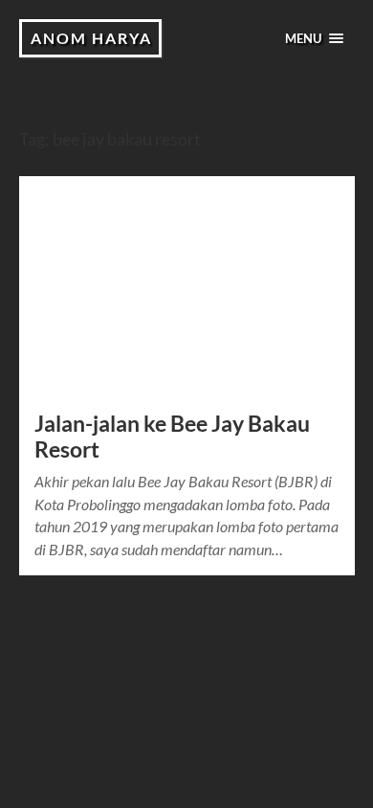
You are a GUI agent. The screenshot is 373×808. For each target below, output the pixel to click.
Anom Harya (91, 38)
